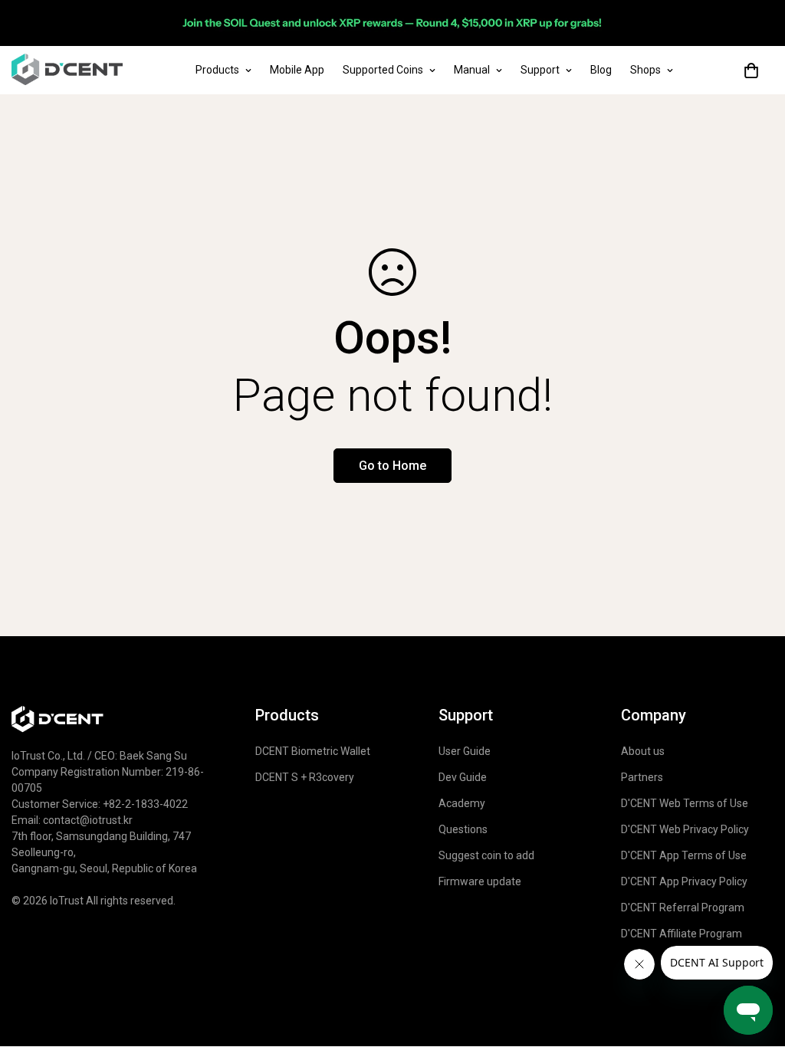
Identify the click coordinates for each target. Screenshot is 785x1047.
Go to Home (392, 465)
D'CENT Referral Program (682, 907)
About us (643, 751)
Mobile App (297, 70)
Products (217, 70)
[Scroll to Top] (755, 914)
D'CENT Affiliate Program (681, 933)
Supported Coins (383, 70)
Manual (472, 70)
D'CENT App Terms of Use (684, 855)
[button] (751, 70)
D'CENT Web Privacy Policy (685, 829)
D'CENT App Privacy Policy (684, 881)
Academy (461, 803)
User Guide (464, 751)
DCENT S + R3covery (304, 777)
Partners (642, 777)
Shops (645, 70)
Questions (463, 829)
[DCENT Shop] (67, 70)
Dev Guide (462, 777)
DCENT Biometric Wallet (312, 751)
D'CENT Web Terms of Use (684, 803)
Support (540, 70)
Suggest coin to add (486, 855)
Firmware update (479, 881)
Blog (601, 70)
